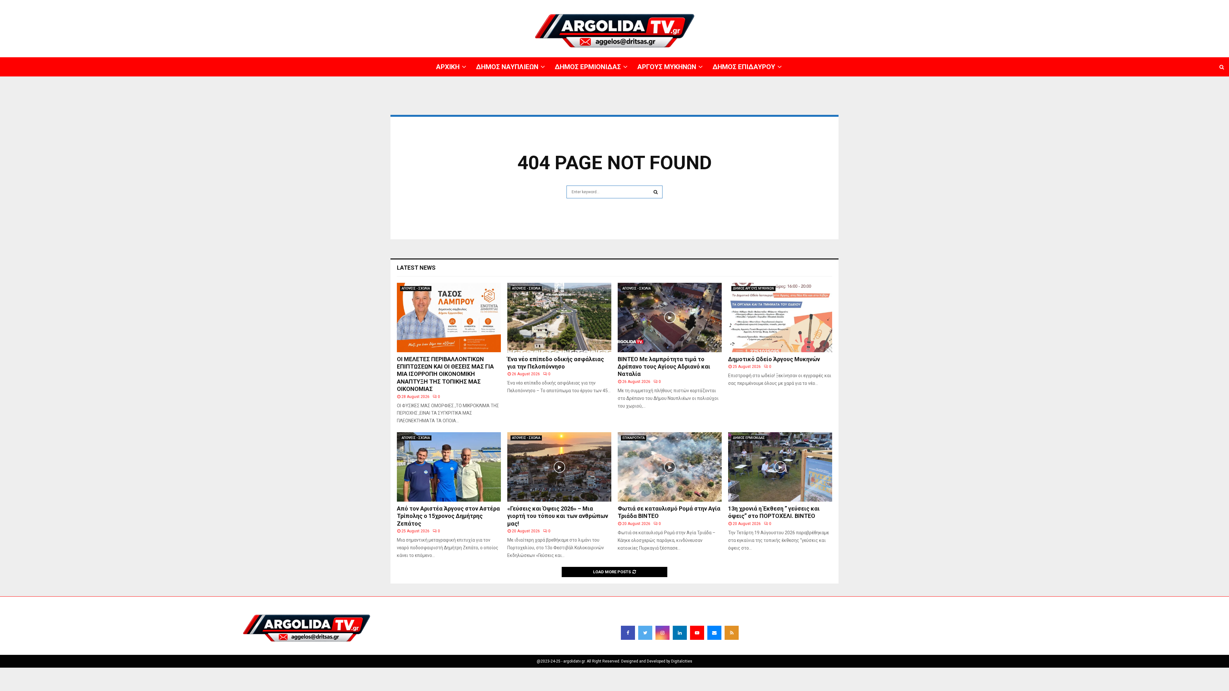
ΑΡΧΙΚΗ (1000, 5)
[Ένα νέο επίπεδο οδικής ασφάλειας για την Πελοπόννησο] (559, 317)
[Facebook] (628, 633)
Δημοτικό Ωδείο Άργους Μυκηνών (774, 359)
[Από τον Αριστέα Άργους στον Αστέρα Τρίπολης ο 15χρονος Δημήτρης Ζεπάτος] (449, 467)
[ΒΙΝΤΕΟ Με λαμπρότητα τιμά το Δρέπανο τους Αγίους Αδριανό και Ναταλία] (670, 317)
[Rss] (732, 633)
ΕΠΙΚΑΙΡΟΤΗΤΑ (634, 438)
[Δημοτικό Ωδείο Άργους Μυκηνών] (780, 317)
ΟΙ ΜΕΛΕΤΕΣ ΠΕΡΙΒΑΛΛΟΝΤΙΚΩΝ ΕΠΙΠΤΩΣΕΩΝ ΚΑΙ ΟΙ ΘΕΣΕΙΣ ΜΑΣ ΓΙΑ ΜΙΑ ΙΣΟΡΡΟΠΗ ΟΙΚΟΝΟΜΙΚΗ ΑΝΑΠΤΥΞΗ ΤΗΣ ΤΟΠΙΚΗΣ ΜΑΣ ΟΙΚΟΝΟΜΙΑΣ (445, 374)
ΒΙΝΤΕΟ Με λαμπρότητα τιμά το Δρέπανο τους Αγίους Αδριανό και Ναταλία (664, 366)
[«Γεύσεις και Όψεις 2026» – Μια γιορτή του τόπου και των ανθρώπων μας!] (559, 467)
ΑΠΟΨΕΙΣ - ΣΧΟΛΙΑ (416, 288)
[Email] (714, 633)
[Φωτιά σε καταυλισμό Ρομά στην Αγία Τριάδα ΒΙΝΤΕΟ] (670, 467)
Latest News (416, 267)
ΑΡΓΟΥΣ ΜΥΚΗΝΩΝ (1112, 5)
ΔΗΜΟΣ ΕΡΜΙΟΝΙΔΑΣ (1071, 5)
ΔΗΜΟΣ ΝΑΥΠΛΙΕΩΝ (1030, 5)
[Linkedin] (680, 633)
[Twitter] (645, 633)
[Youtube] (697, 633)
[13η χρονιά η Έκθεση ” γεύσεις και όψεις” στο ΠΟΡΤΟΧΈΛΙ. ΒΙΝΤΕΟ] (780, 467)
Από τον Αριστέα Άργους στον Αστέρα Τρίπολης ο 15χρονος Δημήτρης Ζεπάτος (448, 516)
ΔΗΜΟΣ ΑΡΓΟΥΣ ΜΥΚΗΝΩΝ (753, 288)
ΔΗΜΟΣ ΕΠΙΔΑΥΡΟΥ (1152, 5)
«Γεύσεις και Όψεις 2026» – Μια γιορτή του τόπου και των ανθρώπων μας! (557, 516)
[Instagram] (662, 633)
